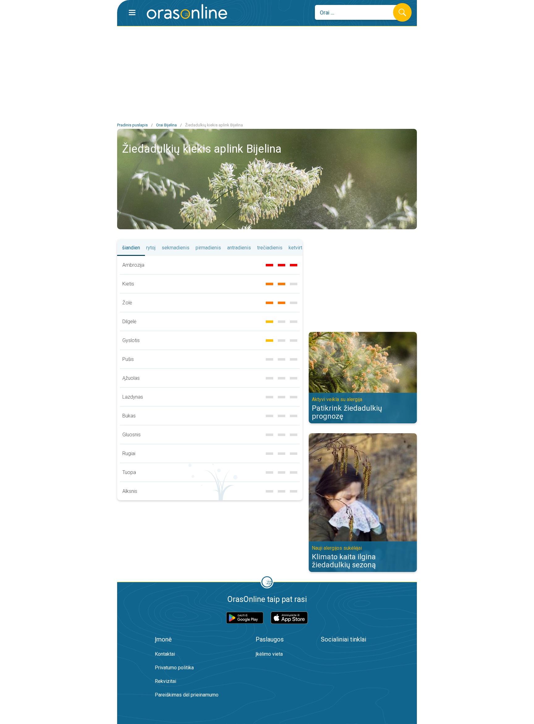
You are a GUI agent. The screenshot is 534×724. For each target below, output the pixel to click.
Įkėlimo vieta (269, 654)
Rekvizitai (165, 681)
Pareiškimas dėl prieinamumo (186, 695)
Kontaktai (165, 654)
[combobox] (358, 12)
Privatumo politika (174, 668)
